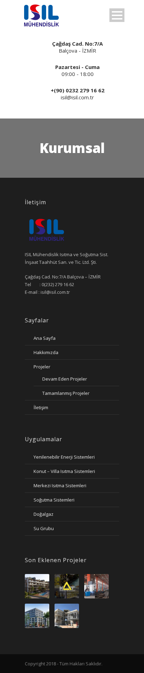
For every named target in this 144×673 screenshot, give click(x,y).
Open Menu (116, 15)
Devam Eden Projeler (64, 379)
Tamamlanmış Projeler (65, 393)
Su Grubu (44, 528)
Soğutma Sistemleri (54, 500)
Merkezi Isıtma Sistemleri (60, 485)
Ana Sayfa (45, 338)
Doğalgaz (43, 514)
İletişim (41, 407)
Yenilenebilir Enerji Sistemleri (64, 457)
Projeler (42, 367)
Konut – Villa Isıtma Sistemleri (64, 471)
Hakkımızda (46, 352)
